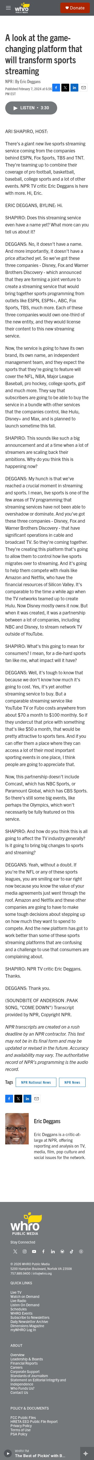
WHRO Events (21, 1313)
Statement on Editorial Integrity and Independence (38, 1382)
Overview (17, 1355)
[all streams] (87, 1453)
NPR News (72, 1082)
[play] (8, 1453)
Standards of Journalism (29, 1376)
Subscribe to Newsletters (29, 1317)
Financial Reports (24, 1363)
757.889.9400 (20, 1273)
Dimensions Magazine (27, 1326)
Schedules (18, 1309)
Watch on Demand (24, 1296)
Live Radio (18, 1301)
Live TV (15, 1292)
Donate (77, 7)
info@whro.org (42, 1273)
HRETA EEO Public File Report (34, 1421)
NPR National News (36, 1082)
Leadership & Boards (26, 1359)
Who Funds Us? (22, 1388)
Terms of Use (20, 1430)
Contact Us (19, 1392)
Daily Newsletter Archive (29, 1322)
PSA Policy (18, 1434)
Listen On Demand (24, 1305)
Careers (16, 1367)
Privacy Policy (21, 1426)
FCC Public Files (23, 1418)
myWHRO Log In (23, 1330)
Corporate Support (25, 1372)
